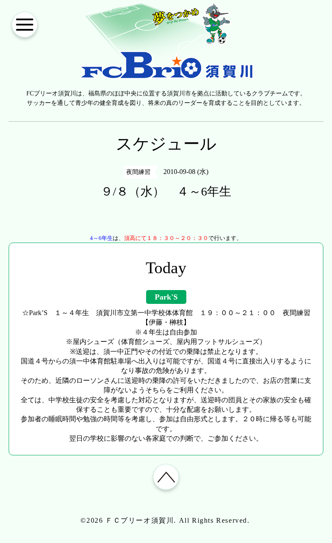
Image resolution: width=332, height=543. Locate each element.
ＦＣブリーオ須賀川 (139, 520)
